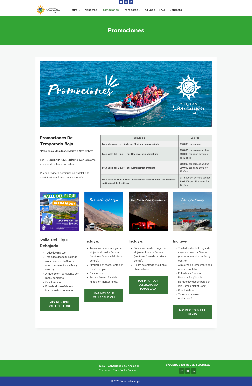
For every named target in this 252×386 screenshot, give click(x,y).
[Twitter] (131, 2)
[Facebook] (121, 2)
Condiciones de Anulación (124, 366)
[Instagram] (126, 2)
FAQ (162, 10)
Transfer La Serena (124, 370)
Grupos (150, 10)
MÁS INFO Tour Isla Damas (192, 312)
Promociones (110, 10)
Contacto (175, 10)
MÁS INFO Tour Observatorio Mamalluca (148, 284)
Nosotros (91, 10)
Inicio (102, 366)
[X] (193, 371)
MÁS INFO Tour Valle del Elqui (59, 304)
